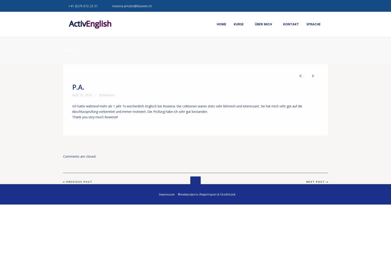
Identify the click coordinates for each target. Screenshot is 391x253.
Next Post (315, 181)
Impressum (167, 194)
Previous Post (79, 181)
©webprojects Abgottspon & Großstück (207, 194)
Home (67, 50)
